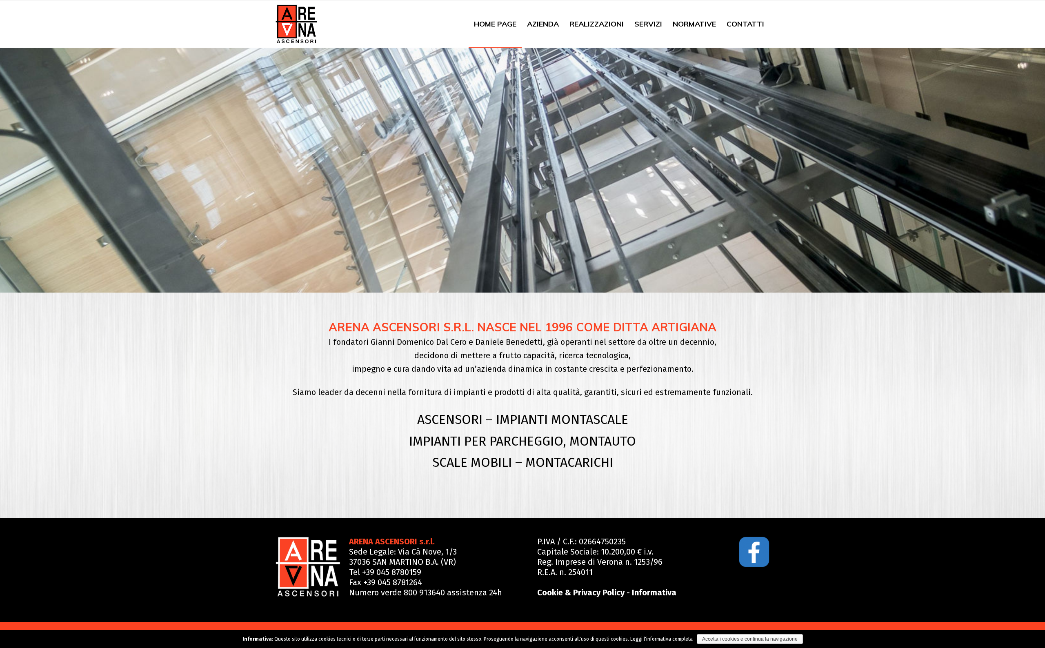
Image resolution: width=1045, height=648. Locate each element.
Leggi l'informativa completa (661, 639)
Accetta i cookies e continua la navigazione (750, 639)
